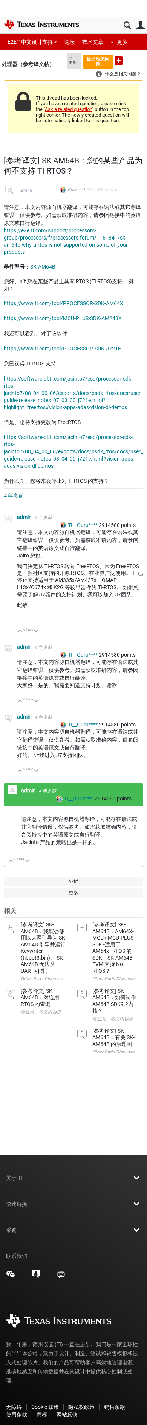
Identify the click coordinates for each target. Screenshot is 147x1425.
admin (26, 190)
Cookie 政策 (45, 1407)
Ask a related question (68, 109)
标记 (73, 881)
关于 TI (14, 1178)
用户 (140, 25)
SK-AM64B (42, 267)
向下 (36, 631)
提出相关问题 (98, 61)
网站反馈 (67, 1414)
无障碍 (14, 1407)
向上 (20, 631)
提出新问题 (118, 60)
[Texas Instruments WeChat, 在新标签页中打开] (10, 1277)
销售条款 (114, 1407)
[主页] (41, 24)
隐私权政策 (81, 1407)
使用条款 (16, 1414)
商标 (42, 1414)
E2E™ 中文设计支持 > (32, 42)
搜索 (127, 25)
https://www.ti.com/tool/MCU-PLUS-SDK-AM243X (63, 318)
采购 (11, 1230)
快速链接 (16, 1204)
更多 (122, 42)
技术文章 (92, 42)
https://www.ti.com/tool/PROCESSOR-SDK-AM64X (63, 303)
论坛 (69, 42)
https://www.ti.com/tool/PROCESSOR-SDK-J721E (62, 349)
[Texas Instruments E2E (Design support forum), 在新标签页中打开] (35, 1277)
